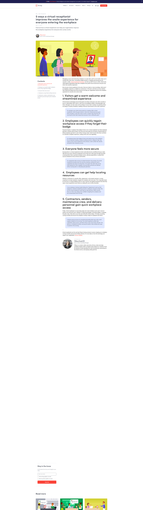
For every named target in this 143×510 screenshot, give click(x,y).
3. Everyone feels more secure (44, 90)
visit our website (78, 235)
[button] (65, 5)
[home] (39, 5)
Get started (103, 5)
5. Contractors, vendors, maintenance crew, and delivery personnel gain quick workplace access (47, 96)
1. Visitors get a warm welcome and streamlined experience (45, 84)
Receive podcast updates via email (45, 478)
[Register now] (94, 1)
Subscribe (47, 482)
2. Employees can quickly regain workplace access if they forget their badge (46, 88)
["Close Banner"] (142, 1)
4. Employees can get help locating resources (47, 93)
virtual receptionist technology (77, 81)
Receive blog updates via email (45, 476)
